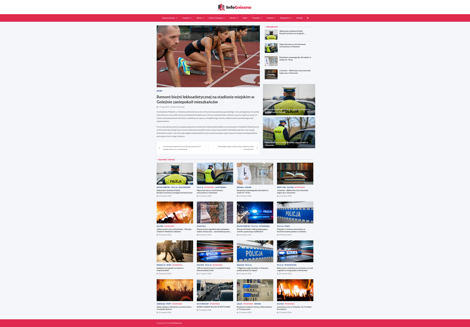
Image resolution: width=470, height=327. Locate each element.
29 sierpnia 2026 (165, 196)
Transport (186, 18)
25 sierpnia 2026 (165, 312)
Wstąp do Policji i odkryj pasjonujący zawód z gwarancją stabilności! (252, 230)
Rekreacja (161, 265)
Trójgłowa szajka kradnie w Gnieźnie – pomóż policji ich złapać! (253, 269)
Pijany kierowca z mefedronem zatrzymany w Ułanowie (292, 45)
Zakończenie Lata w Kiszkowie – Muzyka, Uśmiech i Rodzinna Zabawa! (174, 230)
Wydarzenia (209, 187)
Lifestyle (270, 18)
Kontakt (300, 18)
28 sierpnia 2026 (205, 235)
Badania (240, 187)
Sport (245, 18)
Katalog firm (285, 18)
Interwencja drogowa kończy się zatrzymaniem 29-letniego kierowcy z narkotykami (182, 147)
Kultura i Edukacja (216, 18)
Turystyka (256, 18)
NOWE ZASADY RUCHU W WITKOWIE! (214, 307)
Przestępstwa (290, 265)
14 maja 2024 (164, 107)
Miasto (199, 18)
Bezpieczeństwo (168, 18)
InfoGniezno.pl (176, 323)
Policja (174, 187)
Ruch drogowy (185, 187)
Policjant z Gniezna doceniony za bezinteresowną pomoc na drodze (291, 230)
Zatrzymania (220, 187)
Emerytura (281, 187)
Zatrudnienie (264, 226)
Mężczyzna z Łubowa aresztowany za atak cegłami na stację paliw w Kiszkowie (295, 269)
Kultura (290, 187)
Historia (200, 265)
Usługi (239, 304)
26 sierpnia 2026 (245, 274)
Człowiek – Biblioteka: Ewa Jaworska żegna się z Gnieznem (295, 72)
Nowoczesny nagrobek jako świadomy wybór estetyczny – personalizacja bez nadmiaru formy (213, 231)
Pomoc (287, 226)
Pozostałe (201, 226)
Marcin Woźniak (178, 107)
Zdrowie (232, 18)
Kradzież (240, 265)
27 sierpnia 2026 (205, 274)
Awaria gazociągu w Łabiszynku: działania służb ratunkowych (236, 147)
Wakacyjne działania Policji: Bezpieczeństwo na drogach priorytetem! (291, 33)
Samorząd (161, 304)
